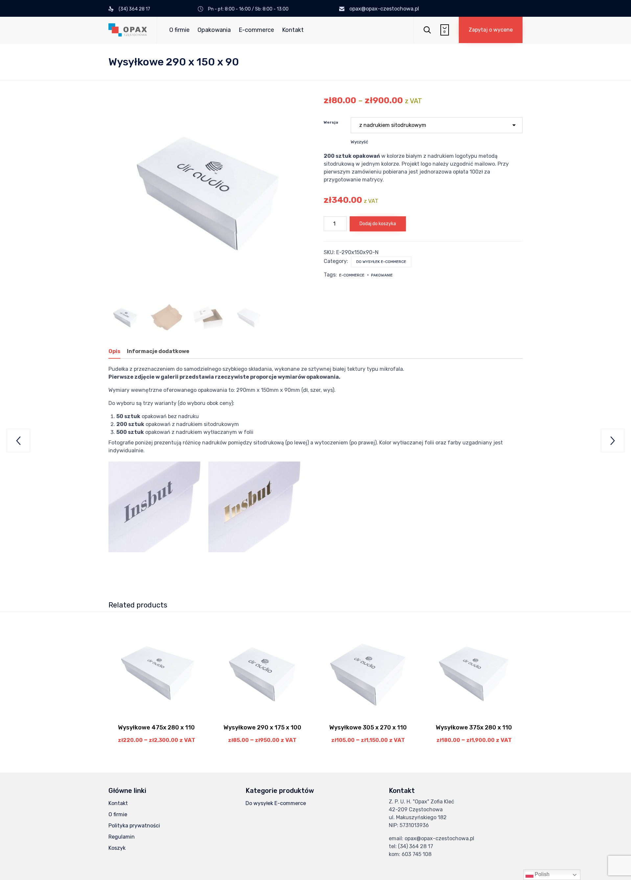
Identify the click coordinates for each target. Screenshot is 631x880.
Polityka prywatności (134, 825)
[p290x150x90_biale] (249, 317)
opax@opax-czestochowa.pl (384, 9)
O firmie (179, 30)
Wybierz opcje (156, 717)
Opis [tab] (114, 351)
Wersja (331, 122)
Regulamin (121, 837)
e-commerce (351, 275)
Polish (541, 874)
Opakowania (214, 30)
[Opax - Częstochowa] (127, 29)
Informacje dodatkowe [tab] (158, 351)
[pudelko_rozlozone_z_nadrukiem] (208, 317)
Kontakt (293, 30)
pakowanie (382, 275)
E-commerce (256, 30)
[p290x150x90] (125, 317)
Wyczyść (359, 141)
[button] (491, 30)
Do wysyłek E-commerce (381, 261)
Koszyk (117, 848)
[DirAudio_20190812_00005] (166, 317)
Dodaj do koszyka (378, 223)
